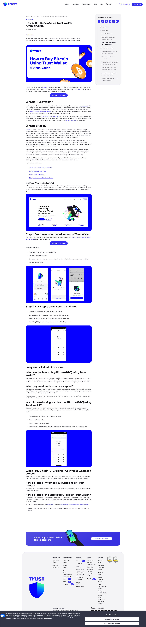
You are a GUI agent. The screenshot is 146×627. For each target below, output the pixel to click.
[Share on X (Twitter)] (102, 21)
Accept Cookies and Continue (112, 623)
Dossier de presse (101, 568)
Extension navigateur (55, 566)
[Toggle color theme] (115, 4)
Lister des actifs (90, 575)
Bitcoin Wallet (80, 569)
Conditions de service (102, 587)
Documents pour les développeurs (91, 562)
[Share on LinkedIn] (113, 21)
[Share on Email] (117, 21)
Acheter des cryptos (66, 561)
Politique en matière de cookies (101, 601)
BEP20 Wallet (80, 586)
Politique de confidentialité (102, 592)
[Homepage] (10, 4)
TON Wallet (79, 579)
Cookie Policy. (48, 618)
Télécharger (137, 4)
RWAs (66, 579)
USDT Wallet (80, 572)
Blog (99, 574)
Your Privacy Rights (111, 615)
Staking (65, 567)
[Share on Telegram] (110, 21)
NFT (64, 570)
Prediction (68, 584)
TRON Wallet (80, 574)
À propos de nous (101, 561)
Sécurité (100, 572)
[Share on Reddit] (106, 21)
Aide (99, 584)
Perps (66, 581)
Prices (80, 561)
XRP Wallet (79, 577)
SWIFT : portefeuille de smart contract (67, 574)
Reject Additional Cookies (112, 619)
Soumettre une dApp (90, 570)
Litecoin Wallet (78, 583)
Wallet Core (90, 567)
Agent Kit (91, 579)
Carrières (101, 565)
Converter (79, 563)
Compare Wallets (101, 580)
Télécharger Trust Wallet (101, 538)
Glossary (100, 577)
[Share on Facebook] (99, 21)
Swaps (65, 565)
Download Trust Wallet (59, 95)
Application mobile (55, 561)
